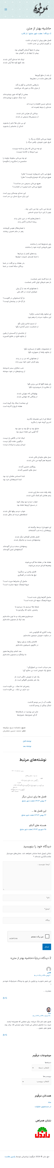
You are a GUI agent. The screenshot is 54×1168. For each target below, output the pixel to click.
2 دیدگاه (47, 33)
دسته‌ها (48, 1062)
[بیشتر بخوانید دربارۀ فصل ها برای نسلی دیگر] (27, 781)
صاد (49, 1102)
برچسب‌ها (47, 1076)
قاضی (49, 973)
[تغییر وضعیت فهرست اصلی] (6, 9)
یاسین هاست (10, 1156)
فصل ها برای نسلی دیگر (34, 797)
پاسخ (5, 997)
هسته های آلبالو (37, 825)
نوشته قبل (27, 741)
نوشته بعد (27, 746)
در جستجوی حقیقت (43, 1106)
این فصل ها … (39, 811)
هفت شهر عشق (35, 33)
